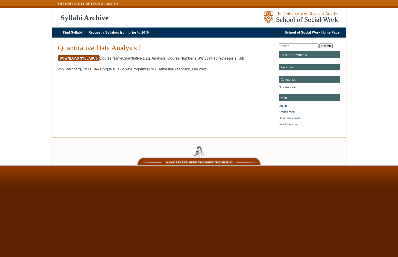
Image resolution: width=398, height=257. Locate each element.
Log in (283, 105)
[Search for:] (299, 45)
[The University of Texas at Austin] (85, 3)
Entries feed (287, 112)
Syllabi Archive (84, 18)
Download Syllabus (79, 58)
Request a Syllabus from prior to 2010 (118, 32)
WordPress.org (288, 124)
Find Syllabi (72, 32)
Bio (97, 69)
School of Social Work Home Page (312, 32)
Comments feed (289, 118)
